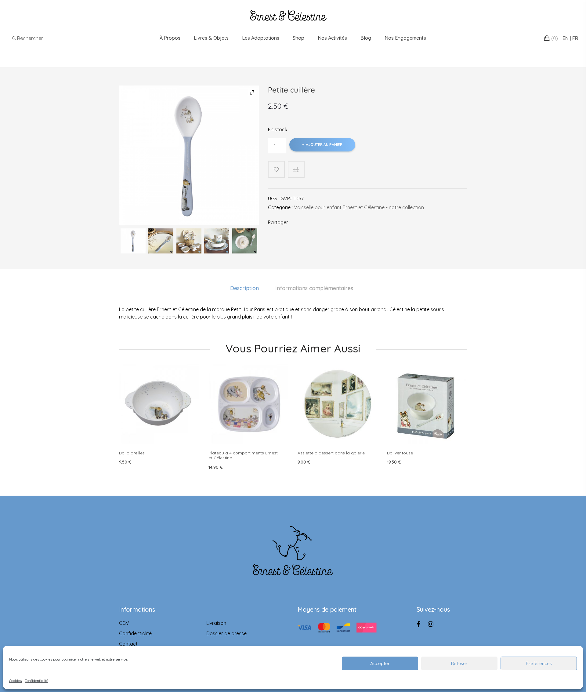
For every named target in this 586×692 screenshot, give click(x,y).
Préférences (539, 663)
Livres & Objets (211, 38)
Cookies (15, 680)
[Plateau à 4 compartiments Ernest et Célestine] (248, 404)
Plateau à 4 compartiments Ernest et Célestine (243, 455)
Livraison (216, 623)
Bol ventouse (400, 453)
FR (575, 38)
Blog (365, 38)
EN (565, 38)
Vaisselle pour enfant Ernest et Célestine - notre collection (359, 207)
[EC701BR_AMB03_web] (216, 240)
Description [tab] (244, 288)
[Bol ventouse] (427, 404)
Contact (128, 644)
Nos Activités (332, 38)
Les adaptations (260, 38)
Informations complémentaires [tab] (314, 288)
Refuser (459, 663)
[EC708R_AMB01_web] (160, 240)
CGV (124, 623)
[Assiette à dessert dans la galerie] (338, 404)
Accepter (380, 663)
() (554, 38)
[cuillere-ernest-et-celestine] (133, 240)
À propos (170, 38)
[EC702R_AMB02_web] (244, 240)
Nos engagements (405, 38)
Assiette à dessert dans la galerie (331, 453)
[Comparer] (299, 169)
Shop (298, 38)
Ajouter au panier (324, 144)
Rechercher (29, 38)
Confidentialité (36, 680)
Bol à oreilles (132, 453)
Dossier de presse (226, 633)
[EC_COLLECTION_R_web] (188, 240)
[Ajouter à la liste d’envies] (276, 169)
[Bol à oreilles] (159, 404)
